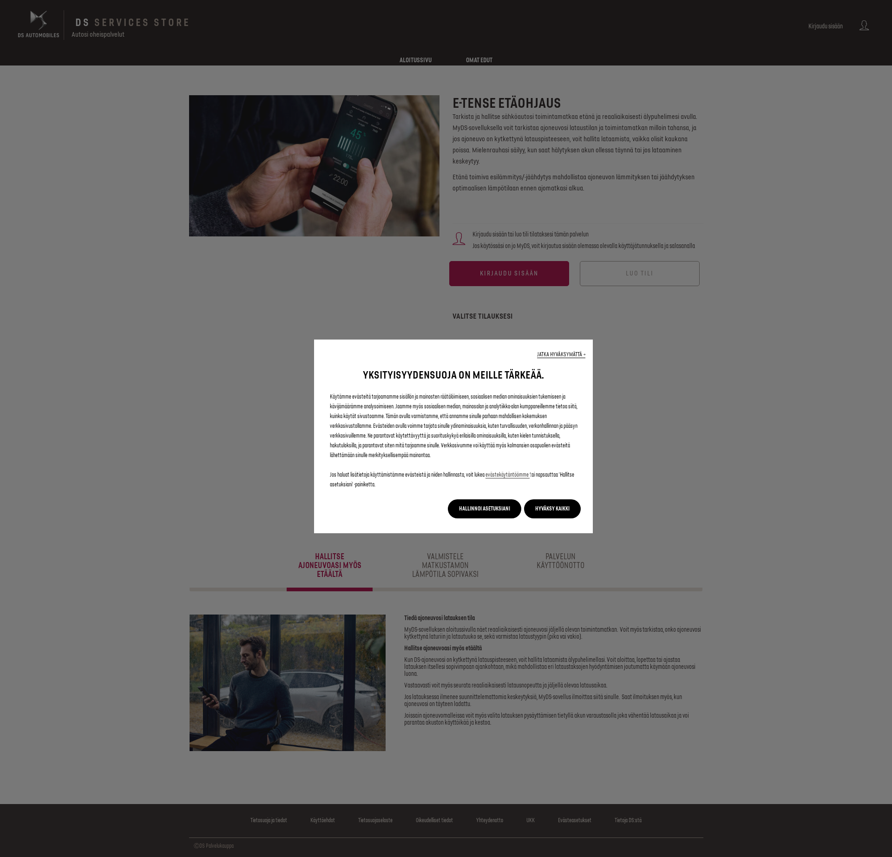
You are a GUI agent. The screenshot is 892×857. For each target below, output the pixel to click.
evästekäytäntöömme (507, 475)
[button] (561, 355)
